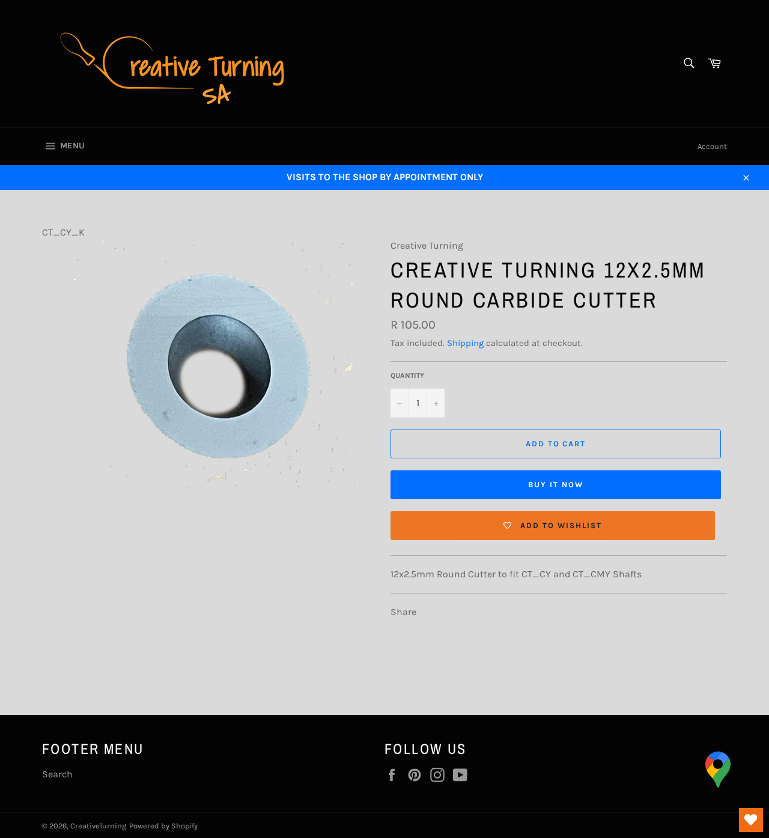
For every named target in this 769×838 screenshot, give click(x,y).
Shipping (465, 343)
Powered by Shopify (163, 825)
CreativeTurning (98, 825)
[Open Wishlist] (751, 820)
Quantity (407, 375)
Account (712, 146)
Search (57, 774)
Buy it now (555, 484)
